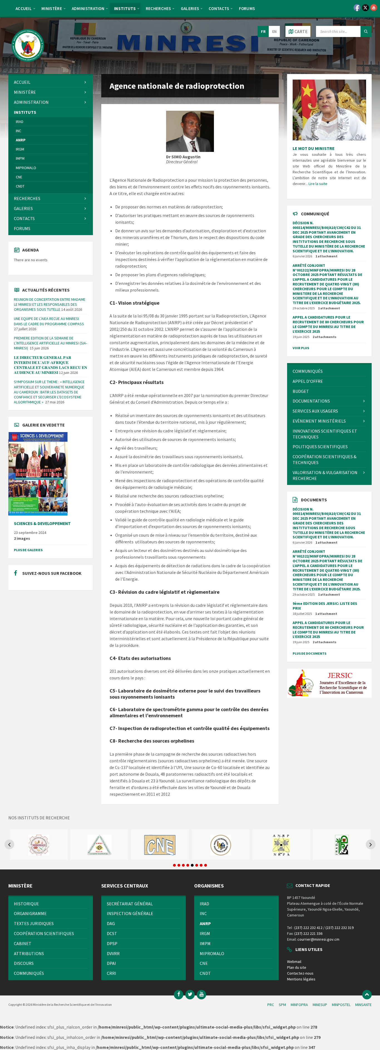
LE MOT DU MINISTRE (314, 148)
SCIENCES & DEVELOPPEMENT (42, 523)
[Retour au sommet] (367, 994)
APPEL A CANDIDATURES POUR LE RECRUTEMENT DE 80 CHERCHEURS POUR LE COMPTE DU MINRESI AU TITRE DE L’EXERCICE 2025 (328, 324)
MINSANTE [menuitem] (363, 1004)
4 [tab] (187, 865)
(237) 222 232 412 (308, 927)
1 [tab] (174, 865)
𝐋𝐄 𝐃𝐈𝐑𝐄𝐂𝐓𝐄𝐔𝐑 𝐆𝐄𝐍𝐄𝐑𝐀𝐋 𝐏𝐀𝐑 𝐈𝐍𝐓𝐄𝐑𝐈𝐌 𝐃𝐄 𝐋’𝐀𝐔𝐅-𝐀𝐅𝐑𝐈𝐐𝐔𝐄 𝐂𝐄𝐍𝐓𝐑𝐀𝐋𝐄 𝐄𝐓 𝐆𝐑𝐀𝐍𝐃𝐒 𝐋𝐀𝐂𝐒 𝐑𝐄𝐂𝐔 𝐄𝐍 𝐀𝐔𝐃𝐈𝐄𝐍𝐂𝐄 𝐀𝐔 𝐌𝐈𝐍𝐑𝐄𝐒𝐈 (50, 365)
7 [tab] (201, 865)
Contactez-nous (300, 973)
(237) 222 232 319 (339, 927)
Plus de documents (309, 653)
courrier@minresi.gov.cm (318, 939)
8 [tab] (205, 865)
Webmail (294, 961)
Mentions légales (301, 979)
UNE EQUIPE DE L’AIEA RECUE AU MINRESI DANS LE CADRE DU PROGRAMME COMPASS (49, 321)
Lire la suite (318, 183)
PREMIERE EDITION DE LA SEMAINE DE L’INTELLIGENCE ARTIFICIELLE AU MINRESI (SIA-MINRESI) (50, 343)
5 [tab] (192, 865)
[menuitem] (23, 8)
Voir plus (301, 348)
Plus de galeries (28, 550)
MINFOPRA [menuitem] (299, 1004)
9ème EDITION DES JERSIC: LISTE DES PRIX (325, 606)
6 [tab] (196, 865)
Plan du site (296, 967)
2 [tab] (178, 865)
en (274, 31)
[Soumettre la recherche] (366, 31)
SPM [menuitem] (282, 1004)
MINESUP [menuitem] (320, 1004)
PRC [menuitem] (270, 1004)
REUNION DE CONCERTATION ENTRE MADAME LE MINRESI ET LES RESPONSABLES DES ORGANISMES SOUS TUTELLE (49, 304)
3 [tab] (183, 865)
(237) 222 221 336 (308, 933)
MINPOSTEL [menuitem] (341, 1004)
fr (263, 31)
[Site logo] (27, 63)
